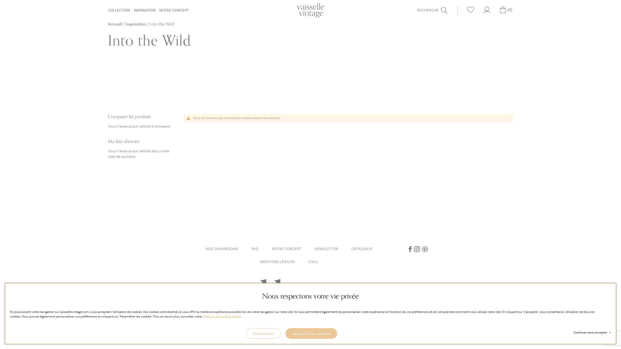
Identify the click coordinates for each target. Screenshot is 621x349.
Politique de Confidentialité (222, 316)
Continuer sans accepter (592, 332)
